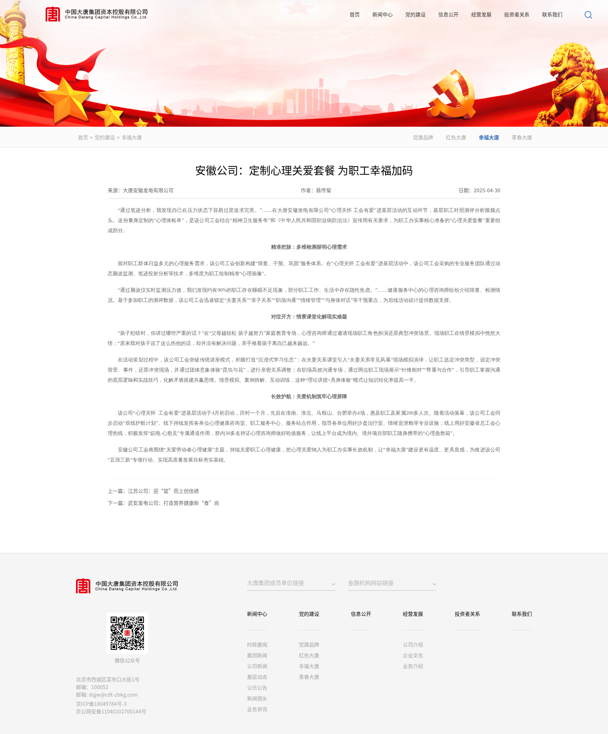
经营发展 (481, 14)
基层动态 (257, 676)
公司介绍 (413, 644)
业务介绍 (413, 666)
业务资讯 (257, 709)
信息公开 (448, 14)
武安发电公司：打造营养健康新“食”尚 (173, 503)
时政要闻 (257, 644)
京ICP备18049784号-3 (101, 703)
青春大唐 (522, 137)
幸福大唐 (132, 137)
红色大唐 (456, 137)
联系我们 (552, 14)
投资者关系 (516, 14)
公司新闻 (257, 666)
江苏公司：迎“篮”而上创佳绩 (163, 491)
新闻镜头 (257, 698)
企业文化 (413, 655)
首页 (355, 14)
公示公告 (257, 687)
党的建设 (415, 14)
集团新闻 (257, 655)
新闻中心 (382, 14)
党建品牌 (423, 137)
